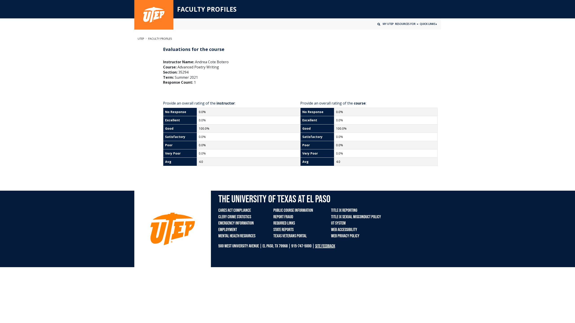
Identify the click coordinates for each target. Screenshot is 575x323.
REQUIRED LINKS (284, 223)
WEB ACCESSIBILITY (344, 229)
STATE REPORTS (283, 229)
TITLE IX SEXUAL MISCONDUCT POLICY (356, 217)
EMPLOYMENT (227, 229)
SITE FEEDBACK (325, 246)
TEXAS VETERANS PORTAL (290, 236)
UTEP (141, 39)
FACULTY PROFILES (207, 9)
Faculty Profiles (160, 39)
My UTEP (388, 24)
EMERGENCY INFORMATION (236, 223)
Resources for (405, 24)
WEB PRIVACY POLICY (345, 236)
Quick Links (428, 24)
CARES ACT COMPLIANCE (234, 210)
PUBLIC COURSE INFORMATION (293, 210)
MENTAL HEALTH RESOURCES (236, 236)
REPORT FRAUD (283, 217)
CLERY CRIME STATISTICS (234, 217)
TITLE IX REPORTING (344, 210)
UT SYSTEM (338, 223)
